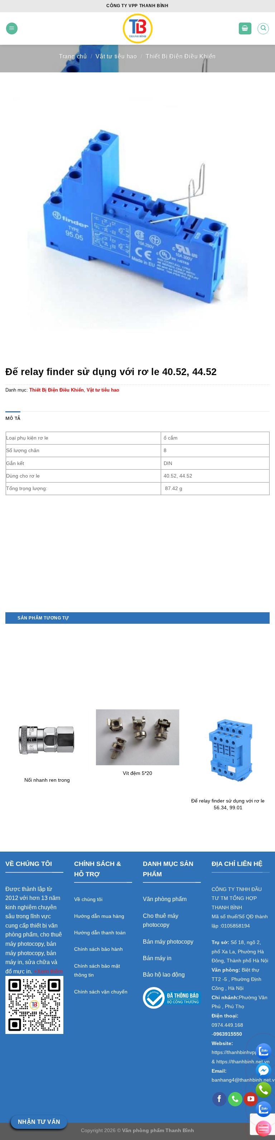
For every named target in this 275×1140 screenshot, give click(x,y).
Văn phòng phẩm (165, 899)
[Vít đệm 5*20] (137, 737)
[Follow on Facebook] (219, 1099)
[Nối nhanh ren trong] (47, 740)
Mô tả (12, 418)
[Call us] (235, 1099)
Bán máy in (157, 958)
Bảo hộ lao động (164, 975)
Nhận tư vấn (39, 1122)
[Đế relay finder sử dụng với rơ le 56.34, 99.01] (228, 751)
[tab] (12, 418)
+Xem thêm (48, 971)
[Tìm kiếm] (263, 28)
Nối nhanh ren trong (47, 780)
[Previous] (5, 725)
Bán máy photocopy (168, 942)
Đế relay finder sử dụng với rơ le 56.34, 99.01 (228, 804)
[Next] (269, 725)
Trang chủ (73, 56)
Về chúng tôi (88, 899)
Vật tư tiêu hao (116, 56)
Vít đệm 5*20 (137, 773)
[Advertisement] (137, 562)
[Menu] (12, 28)
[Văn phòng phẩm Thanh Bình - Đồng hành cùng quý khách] (137, 28)
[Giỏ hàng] (245, 28)
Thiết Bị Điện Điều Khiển (181, 56)
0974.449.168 (227, 1025)
